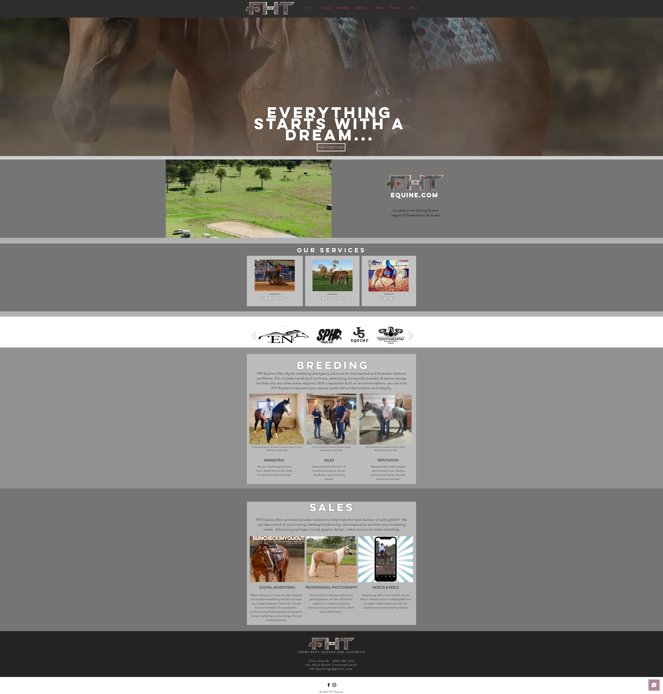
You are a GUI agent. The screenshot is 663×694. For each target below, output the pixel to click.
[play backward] (254, 335)
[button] (283, 335)
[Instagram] (334, 685)
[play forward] (410, 335)
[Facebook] (328, 685)
